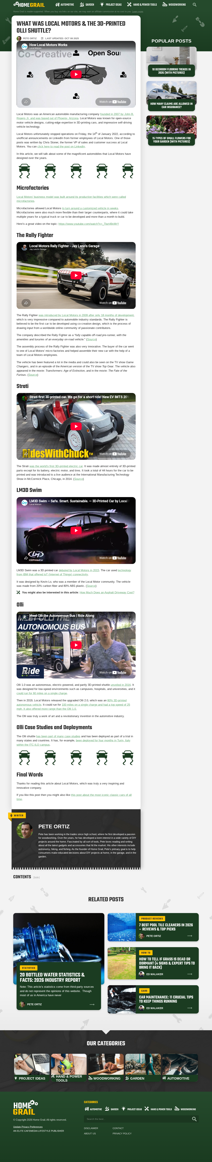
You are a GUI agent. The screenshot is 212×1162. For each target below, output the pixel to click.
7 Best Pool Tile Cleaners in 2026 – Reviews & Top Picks (166, 927)
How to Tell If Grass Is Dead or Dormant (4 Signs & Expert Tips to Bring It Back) (167, 963)
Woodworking (177, 4)
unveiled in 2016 (121, 684)
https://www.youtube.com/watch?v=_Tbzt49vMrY (88, 223)
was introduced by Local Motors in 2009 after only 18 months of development (86, 315)
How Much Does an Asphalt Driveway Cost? (107, 592)
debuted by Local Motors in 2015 (79, 570)
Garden (90, 4)
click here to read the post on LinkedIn (61, 146)
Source (91, 339)
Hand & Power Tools (145, 4)
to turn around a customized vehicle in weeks (90, 208)
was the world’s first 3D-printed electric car (56, 466)
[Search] (194, 1119)
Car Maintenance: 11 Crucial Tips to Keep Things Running (166, 999)
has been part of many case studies (58, 736)
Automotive (67, 4)
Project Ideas (114, 4)
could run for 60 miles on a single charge (42, 693)
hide (36, 877)
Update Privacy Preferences (28, 1126)
